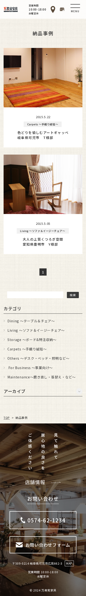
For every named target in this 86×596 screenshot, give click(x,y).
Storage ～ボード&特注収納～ (32, 339)
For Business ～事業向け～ (30, 367)
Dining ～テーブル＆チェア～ (31, 320)
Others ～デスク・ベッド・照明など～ (38, 358)
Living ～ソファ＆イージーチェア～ (36, 330)
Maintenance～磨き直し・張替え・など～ (41, 377)
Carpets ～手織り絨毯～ (27, 349)
